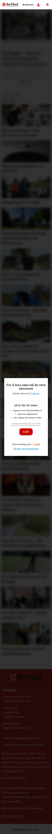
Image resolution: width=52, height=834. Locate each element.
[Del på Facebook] (21, 82)
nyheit (15, 94)
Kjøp (26, 431)
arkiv (6, 94)
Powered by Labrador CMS (26, 829)
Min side (7, 816)
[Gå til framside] (10, 4)
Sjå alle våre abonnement (26, 448)
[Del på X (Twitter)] (26, 82)
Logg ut (18, 816)
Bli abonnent (28, 5)
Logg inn (39, 4)
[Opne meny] (47, 5)
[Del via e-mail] (30, 82)
